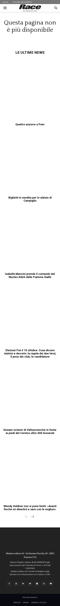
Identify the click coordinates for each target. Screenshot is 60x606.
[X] (43, 583)
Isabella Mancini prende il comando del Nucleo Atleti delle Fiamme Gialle (30, 275)
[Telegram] (37, 583)
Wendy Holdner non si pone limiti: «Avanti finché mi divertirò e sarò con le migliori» (30, 507)
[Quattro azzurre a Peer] (30, 89)
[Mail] (30, 583)
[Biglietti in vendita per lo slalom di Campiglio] (30, 162)
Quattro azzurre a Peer (30, 124)
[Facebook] (9, 583)
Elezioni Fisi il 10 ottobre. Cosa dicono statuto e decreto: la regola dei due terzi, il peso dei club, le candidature (30, 353)
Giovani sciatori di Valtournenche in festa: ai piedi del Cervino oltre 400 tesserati (30, 431)
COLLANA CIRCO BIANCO (22, 2)
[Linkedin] (23, 583)
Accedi (5, 2)
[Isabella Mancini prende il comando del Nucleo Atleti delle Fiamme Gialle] (30, 238)
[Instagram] (16, 583)
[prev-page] (27, 517)
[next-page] (32, 517)
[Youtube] (50, 583)
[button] (5, 8)
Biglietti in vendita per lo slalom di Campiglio (30, 199)
